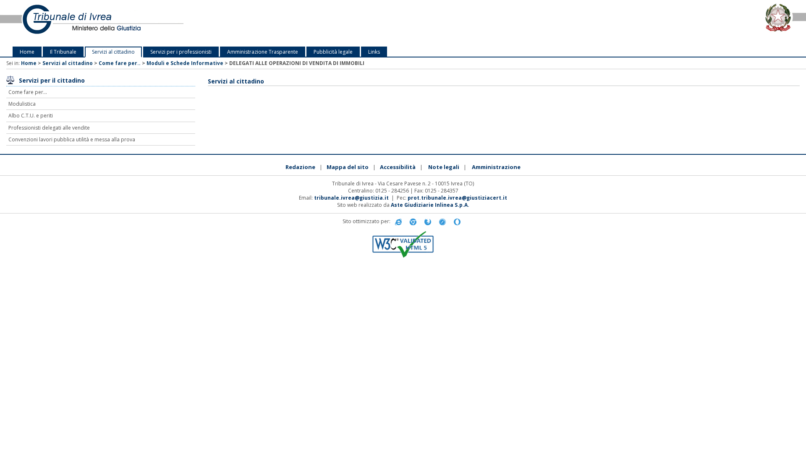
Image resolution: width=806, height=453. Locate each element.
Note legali (443, 167)
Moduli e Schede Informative (185, 63)
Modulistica (22, 103)
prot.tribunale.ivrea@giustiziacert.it (457, 197)
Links (374, 51)
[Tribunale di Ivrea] (168, 23)
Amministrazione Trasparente (262, 51)
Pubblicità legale (333, 51)
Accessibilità (398, 167)
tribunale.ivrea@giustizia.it (351, 197)
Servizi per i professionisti (181, 51)
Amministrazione (496, 167)
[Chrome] (413, 222)
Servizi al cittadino (113, 51)
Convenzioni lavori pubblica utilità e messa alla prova (71, 139)
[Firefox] (427, 222)
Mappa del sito (348, 167)
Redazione (300, 167)
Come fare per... (27, 92)
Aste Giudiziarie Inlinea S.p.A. (430, 204)
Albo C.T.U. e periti (30, 115)
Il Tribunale (63, 51)
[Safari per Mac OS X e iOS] (442, 222)
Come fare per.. (120, 63)
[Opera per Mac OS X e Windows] (457, 222)
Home (27, 51)
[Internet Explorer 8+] (398, 222)
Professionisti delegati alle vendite (49, 127)
